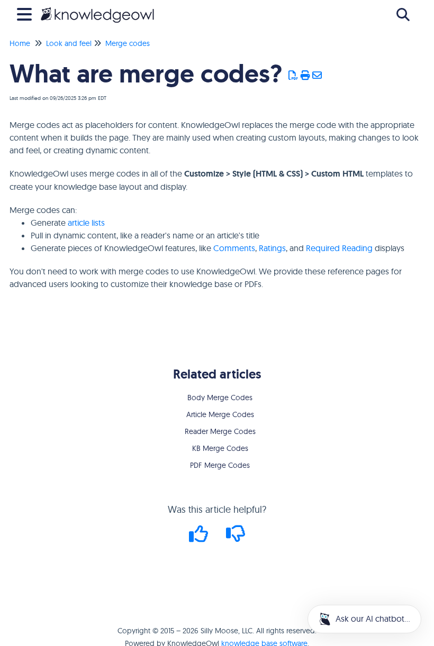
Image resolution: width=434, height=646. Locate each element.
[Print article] (306, 75)
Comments (234, 248)
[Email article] (317, 75)
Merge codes (127, 43)
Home (20, 43)
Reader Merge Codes (220, 431)
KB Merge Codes (220, 448)
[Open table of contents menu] (26, 13)
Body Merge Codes (219, 397)
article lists (86, 222)
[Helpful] (200, 537)
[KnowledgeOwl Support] (97, 9)
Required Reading (339, 248)
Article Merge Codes (220, 414)
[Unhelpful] (236, 537)
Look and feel (69, 43)
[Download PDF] (293, 75)
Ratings (272, 248)
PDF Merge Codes (220, 465)
